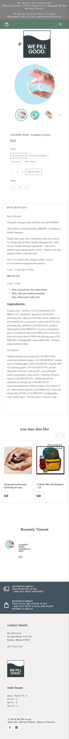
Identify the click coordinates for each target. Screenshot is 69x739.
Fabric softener (30, 161)
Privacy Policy (27, 722)
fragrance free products (35, 263)
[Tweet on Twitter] (19, 187)
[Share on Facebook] (13, 187)
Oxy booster (16, 161)
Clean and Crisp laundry (38, 156)
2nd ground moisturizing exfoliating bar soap (15, 486)
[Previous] (15, 84)
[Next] (53, 84)
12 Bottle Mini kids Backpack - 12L (49, 486)
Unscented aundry (18, 156)
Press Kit (12, 722)
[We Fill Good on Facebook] (9, 727)
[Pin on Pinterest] (26, 187)
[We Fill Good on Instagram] (16, 727)
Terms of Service (46, 722)
